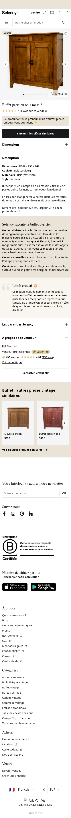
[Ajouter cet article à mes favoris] (65, 33)
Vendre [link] (35, 12)
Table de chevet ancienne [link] (17, 713)
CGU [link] (7, 640)
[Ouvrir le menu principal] (6, 22)
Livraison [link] (9, 744)
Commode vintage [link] (13, 703)
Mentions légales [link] (14, 646)
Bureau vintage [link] (11, 692)
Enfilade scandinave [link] (14, 708)
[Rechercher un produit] (64, 22)
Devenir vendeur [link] (12, 770)
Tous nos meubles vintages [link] (18, 723)
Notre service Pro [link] (12, 754)
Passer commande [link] (15, 739)
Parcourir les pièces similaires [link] (35, 133)
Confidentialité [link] (13, 651)
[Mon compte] (45, 12)
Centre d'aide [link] (12, 661)
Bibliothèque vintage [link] (15, 682)
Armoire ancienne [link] (13, 677)
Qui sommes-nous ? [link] (14, 615)
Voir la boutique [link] (12, 362)
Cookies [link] (9, 656)
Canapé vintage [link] (11, 697)
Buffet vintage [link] (10, 687)
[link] (10, 13)
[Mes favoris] (59, 12)
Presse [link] (6, 630)
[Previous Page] (6, 64)
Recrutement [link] (12, 635)
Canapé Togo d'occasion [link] (16, 718)
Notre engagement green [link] (17, 625)
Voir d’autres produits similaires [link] (22, 449)
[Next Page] (65, 64)
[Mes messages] (52, 12)
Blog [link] (5, 620)
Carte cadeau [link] (12, 749)
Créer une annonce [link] (14, 775)
